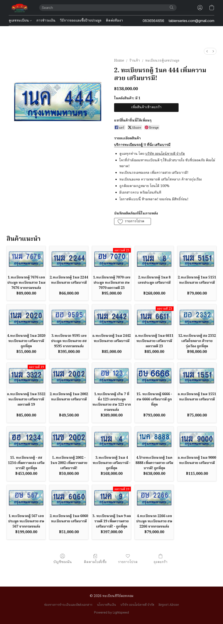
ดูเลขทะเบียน (19, 20)
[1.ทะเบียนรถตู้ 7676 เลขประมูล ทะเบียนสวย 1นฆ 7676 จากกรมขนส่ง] (26, 259)
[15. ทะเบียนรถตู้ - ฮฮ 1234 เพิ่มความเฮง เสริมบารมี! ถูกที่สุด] (26, 439)
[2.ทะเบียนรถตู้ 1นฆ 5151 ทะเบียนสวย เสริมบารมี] (196, 259)
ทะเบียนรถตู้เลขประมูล (162, 61)
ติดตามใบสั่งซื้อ (95, 562)
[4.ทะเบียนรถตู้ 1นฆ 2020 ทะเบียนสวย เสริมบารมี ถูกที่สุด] (26, 317)
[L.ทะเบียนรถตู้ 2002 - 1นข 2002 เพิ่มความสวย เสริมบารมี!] (68, 439)
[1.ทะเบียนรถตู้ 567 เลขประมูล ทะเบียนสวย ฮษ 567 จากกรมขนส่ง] (26, 498)
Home (119, 61)
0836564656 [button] (153, 21)
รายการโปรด (128, 562)
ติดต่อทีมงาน (116, 20)
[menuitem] (207, 51)
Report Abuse (169, 605)
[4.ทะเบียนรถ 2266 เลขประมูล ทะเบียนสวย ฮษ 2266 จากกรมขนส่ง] (154, 498)
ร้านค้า (134, 61)
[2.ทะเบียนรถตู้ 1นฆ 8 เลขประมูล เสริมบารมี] (154, 259)
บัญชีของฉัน (62, 562)
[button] (19, 7)
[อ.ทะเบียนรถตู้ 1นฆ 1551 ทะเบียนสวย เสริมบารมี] (196, 376)
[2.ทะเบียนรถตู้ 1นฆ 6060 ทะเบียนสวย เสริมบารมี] (68, 498)
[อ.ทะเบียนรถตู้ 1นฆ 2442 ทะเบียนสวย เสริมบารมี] (111, 317)
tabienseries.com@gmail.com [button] (191, 21)
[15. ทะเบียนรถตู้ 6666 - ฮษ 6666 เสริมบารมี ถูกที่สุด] (154, 376)
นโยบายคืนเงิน (106, 605)
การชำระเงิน (46, 20)
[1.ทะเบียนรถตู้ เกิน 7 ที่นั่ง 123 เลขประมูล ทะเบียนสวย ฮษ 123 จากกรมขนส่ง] (111, 376)
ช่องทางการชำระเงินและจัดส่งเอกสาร (68, 605)
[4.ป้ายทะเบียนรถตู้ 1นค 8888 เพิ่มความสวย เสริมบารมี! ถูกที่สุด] (154, 439)
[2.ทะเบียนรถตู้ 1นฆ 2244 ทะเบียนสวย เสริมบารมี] (68, 259)
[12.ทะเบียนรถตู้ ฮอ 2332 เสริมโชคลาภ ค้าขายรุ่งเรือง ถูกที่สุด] (196, 317)
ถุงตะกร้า (160, 562)
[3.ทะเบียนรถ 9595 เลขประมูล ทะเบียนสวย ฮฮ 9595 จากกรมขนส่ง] (68, 317)
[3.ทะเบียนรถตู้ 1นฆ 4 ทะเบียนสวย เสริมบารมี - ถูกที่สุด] (111, 439)
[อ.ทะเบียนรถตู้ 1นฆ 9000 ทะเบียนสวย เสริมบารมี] (196, 439)
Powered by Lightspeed (111, 612)
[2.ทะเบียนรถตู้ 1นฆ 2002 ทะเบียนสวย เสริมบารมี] (68, 376)
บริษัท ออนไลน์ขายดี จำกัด (137, 605)
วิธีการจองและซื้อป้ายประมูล (80, 20)
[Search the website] (171, 7)
